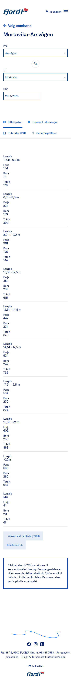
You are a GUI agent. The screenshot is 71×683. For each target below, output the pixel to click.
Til (4, 69)
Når (5, 88)
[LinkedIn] (42, 644)
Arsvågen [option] (11, 53)
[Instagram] (35, 644)
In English (55, 11)
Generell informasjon (45, 122)
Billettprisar (14, 122)
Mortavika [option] (11, 77)
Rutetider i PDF (16, 133)
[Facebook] (29, 644)
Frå (5, 45)
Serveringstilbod (46, 133)
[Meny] (66, 11)
